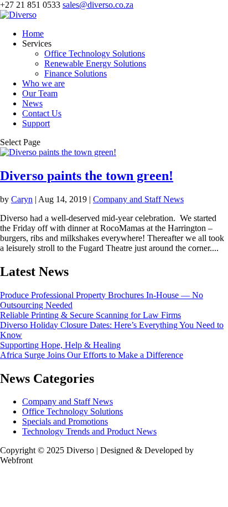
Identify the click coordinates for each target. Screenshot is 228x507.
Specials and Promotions (65, 421)
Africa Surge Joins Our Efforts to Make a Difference (91, 355)
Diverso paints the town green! (86, 175)
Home (33, 33)
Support (36, 123)
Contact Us (41, 113)
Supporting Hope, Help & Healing (60, 345)
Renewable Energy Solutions (95, 63)
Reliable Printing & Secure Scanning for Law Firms (90, 315)
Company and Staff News (138, 199)
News (32, 103)
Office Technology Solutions (94, 53)
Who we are (43, 83)
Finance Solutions (75, 73)
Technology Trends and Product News (89, 431)
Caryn (22, 199)
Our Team (40, 93)
